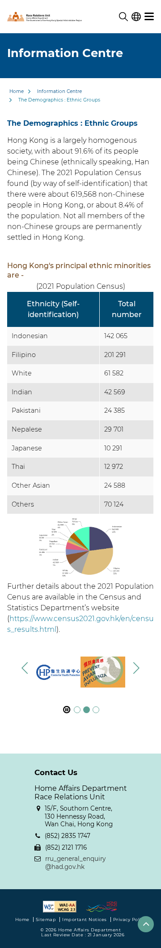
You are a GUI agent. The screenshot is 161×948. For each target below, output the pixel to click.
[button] (136, 668)
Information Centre (59, 91)
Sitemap (46, 919)
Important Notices (84, 919)
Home (16, 91)
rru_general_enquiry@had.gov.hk (75, 862)
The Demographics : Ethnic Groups (59, 100)
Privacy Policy (129, 919)
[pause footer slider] (66, 710)
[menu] (149, 16)
